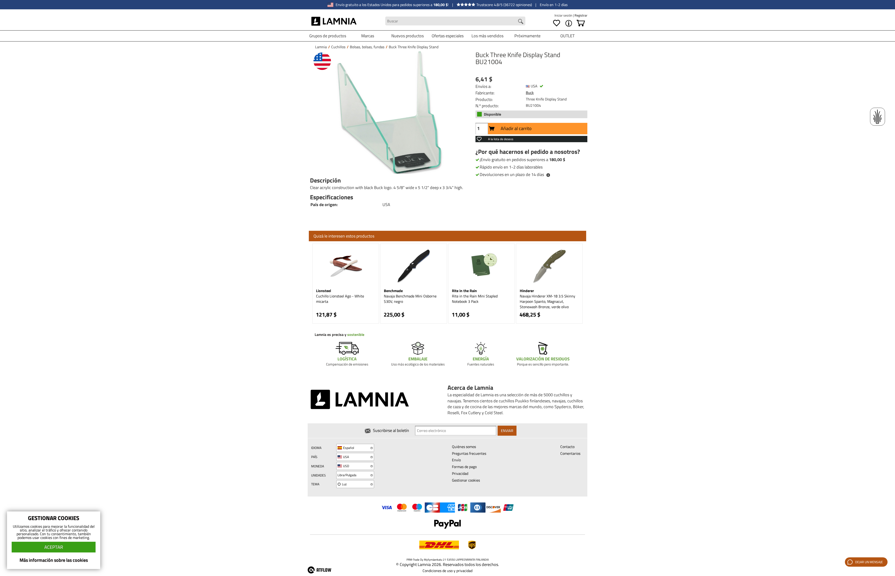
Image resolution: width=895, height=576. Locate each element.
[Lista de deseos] (556, 23)
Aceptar (53, 547)
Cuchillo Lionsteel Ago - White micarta (340, 298)
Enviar (507, 430)
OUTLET (567, 36)
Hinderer (527, 290)
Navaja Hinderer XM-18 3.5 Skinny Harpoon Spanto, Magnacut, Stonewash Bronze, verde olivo (547, 301)
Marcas (367, 36)
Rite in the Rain (464, 290)
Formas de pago (464, 466)
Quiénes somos (464, 446)
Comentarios (570, 453)
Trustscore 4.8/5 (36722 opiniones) (504, 4)
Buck (530, 92)
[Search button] (520, 21)
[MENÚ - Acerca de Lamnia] (568, 23)
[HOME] (334, 21)
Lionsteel (323, 290)
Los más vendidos (487, 36)
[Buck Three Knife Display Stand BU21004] (389, 112)
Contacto (567, 446)
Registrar (581, 15)
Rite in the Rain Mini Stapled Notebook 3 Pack (475, 298)
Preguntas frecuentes (469, 453)
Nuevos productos (407, 36)
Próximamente (527, 36)
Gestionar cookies (466, 480)
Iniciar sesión (563, 15)
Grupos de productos (327, 36)
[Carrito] (580, 23)
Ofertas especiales (448, 36)
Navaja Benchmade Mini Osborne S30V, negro (410, 298)
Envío (456, 460)
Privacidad (460, 473)
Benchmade (393, 290)
